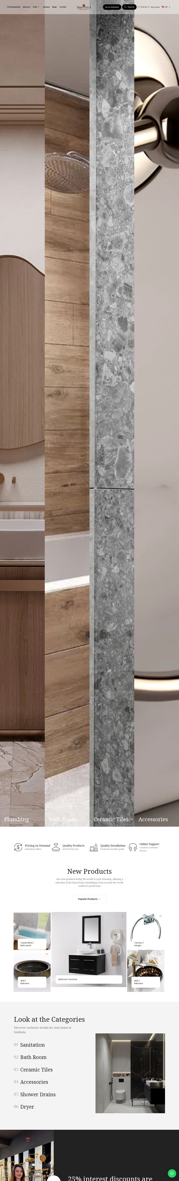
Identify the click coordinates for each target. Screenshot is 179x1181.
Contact (62, 7)
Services (46, 7)
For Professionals (13, 7)
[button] (172, 1173)
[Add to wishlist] (47, 916)
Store (35, 7)
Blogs (54, 7)
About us (26, 7)
